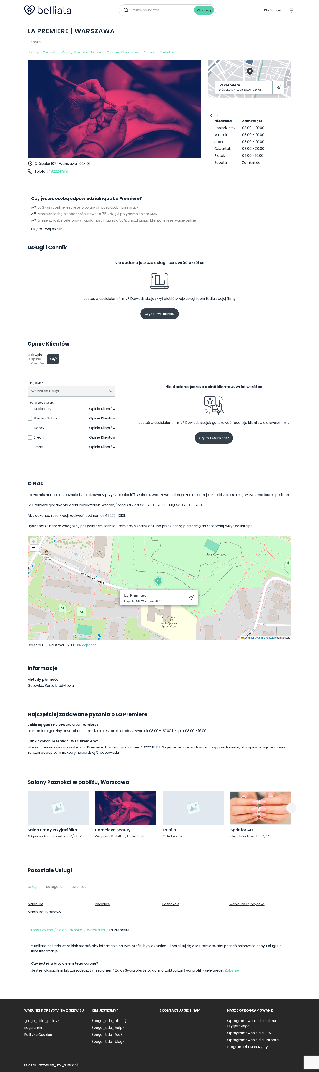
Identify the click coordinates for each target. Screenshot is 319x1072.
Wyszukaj (204, 10)
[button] (158, 581)
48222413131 (58, 171)
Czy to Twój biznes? (47, 229)
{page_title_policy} (41, 1020)
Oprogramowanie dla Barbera (253, 1039)
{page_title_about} (109, 1020)
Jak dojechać (86, 645)
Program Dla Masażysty (247, 1046)
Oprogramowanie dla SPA (249, 1032)
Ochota (34, 41)
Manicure (35, 904)
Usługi (32, 886)
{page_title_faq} (107, 1034)
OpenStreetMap (266, 637)
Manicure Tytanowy (44, 911)
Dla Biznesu (272, 10)
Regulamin (33, 1027)
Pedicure (102, 904)
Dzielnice (79, 886)
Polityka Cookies (38, 1034)
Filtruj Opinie (35, 383)
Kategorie (54, 886)
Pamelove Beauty (113, 829)
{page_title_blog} (108, 1041)
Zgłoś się (232, 970)
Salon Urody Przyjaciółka (52, 829)
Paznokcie (170, 904)
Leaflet (248, 637)
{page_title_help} (108, 1027)
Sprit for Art (241, 829)
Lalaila (169, 829)
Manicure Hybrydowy (247, 904)
